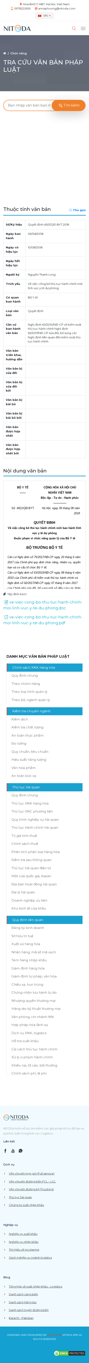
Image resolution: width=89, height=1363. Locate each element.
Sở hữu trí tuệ (22, 936)
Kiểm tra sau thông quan (31, 860)
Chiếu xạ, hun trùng (27, 984)
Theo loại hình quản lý (29, 692)
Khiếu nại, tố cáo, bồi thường (34, 1065)
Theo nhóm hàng (25, 684)
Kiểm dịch (19, 719)
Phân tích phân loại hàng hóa (35, 852)
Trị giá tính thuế (24, 836)
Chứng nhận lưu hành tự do (34, 992)
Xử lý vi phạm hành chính (32, 1057)
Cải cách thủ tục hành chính (34, 1049)
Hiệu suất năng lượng (28, 760)
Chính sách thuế (24, 844)
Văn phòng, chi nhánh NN (32, 1017)
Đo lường (18, 743)
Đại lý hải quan (23, 892)
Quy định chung (24, 675)
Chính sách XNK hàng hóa (33, 667)
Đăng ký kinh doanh (27, 928)
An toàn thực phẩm (27, 735)
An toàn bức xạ (23, 776)
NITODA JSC (54, 1334)
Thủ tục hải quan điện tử (31, 868)
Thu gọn (79, 210)
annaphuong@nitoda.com (56, 8)
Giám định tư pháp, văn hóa (34, 976)
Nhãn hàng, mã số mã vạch (33, 952)
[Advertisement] (44, 158)
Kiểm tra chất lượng (27, 727)
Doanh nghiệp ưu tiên (29, 900)
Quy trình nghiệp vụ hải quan (35, 819)
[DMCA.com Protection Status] (69, 1353)
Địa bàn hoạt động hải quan (34, 884)
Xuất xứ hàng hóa (25, 944)
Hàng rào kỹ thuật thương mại (35, 1009)
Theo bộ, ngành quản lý (30, 700)
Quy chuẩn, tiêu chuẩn (29, 752)
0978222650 (22, 8)
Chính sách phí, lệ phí (28, 1073)
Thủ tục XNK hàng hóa (30, 803)
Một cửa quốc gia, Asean (31, 876)
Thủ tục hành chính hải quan (34, 827)
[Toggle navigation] (83, 28)
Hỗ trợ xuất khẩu (25, 1041)
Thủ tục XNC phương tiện (32, 811)
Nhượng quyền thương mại (33, 1001)
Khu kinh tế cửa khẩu (28, 908)
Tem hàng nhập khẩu (29, 960)
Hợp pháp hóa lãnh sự (29, 1025)
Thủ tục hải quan (26, 787)
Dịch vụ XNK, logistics (28, 1033)
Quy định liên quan (27, 920)
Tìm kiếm (70, 105)
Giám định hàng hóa (27, 968)
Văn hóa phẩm (23, 768)
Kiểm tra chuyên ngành (31, 711)
